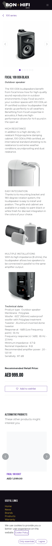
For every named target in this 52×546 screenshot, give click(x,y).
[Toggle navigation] (47, 4)
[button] (5, 44)
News (8, 509)
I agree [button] (41, 541)
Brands (9, 513)
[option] (27, 456)
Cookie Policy (21, 532)
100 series (11, 15)
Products (10, 516)
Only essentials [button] (27, 541)
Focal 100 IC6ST (14, 474)
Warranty (10, 519)
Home (8, 506)
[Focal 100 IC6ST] (27, 452)
